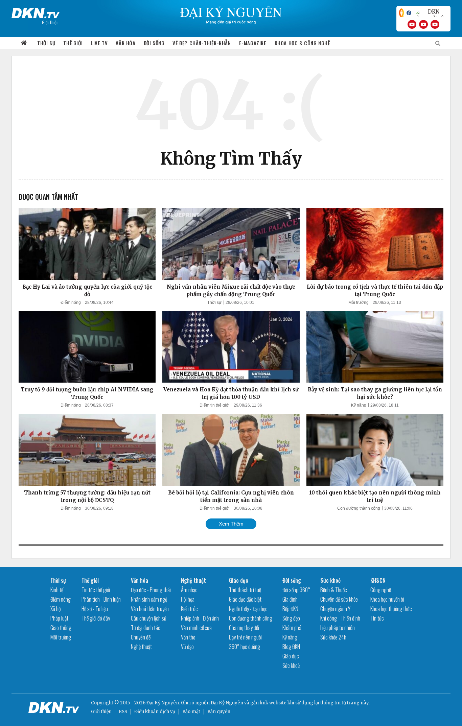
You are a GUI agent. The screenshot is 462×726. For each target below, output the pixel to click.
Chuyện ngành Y (335, 609)
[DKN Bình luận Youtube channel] (423, 24)
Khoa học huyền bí (387, 599)
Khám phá (291, 628)
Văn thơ (188, 637)
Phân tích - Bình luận (101, 599)
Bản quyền (218, 712)
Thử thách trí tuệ (245, 590)
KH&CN (378, 580)
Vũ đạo (187, 647)
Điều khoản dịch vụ (154, 712)
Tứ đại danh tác (145, 628)
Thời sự (46, 43)
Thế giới (73, 43)
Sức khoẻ (291, 665)
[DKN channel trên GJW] (431, 12)
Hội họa (187, 599)
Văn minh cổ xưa (196, 628)
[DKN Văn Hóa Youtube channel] (435, 24)
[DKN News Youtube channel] (412, 24)
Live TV (99, 43)
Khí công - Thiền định (340, 618)
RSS (123, 712)
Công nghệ (380, 590)
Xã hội (56, 609)
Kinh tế (56, 590)
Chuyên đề (141, 637)
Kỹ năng (358, 405)
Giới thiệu (101, 712)
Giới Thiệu (50, 22)
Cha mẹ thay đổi (244, 628)
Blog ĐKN (291, 647)
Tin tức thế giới (96, 590)
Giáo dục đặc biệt (245, 599)
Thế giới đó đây (96, 618)
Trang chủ (24, 43)
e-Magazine (253, 43)
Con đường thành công (358, 508)
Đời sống (154, 43)
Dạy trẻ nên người (245, 637)
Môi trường (358, 302)
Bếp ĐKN (290, 609)
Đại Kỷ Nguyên (227, 703)
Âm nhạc (189, 590)
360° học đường (244, 647)
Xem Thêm (231, 524)
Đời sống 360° (296, 590)
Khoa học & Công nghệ (302, 43)
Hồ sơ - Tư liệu (95, 609)
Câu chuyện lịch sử (148, 618)
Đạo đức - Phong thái (151, 590)
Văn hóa (125, 43)
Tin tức (377, 618)
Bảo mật (191, 712)
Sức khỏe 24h (333, 637)
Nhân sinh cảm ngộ (149, 599)
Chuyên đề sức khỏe (339, 599)
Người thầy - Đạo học (248, 609)
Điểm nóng (71, 302)
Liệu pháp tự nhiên (337, 628)
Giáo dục (238, 580)
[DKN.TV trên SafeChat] (401, 12)
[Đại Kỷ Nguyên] (35, 12)
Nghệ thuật (141, 647)
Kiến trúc (189, 609)
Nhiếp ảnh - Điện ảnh (200, 618)
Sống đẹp (291, 618)
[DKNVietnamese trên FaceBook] (409, 12)
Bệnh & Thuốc (333, 590)
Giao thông (60, 628)
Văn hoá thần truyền (150, 609)
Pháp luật (59, 618)
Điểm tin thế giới (215, 405)
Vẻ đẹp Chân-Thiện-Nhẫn (201, 43)
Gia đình (290, 599)
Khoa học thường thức (391, 609)
